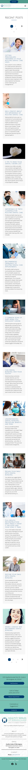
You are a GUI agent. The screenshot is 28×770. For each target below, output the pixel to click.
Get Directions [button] (14, 683)
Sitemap (16, 760)
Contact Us (14, 710)
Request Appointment (14, 696)
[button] (25, 5)
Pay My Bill (14, 1)
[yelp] (15, 764)
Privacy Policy (12, 760)
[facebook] (12, 764)
